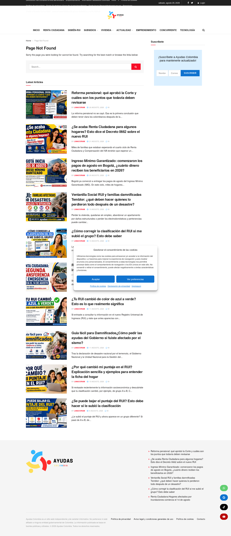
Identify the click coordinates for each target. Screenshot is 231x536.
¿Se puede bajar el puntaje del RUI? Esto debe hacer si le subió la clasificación (107, 403)
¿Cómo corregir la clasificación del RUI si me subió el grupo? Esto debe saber (107, 233)
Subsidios (90, 30)
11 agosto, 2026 (96, 308)
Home (28, 40)
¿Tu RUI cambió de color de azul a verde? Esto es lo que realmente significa (104, 301)
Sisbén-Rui (74, 30)
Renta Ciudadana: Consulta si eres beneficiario (66, 5)
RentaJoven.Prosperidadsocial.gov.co (105, 5)
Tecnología (127, 5)
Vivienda (106, 30)
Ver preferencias (135, 279)
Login (202, 2)
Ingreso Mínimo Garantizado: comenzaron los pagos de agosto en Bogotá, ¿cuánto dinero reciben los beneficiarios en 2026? (107, 165)
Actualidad (123, 30)
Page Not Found (41, 40)
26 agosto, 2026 (96, 107)
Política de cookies (98, 286)
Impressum (136, 286)
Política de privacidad (35, 5)
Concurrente (168, 30)
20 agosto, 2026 (96, 175)
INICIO (36, 30)
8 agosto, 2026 (96, 410)
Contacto (201, 518)
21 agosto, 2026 (96, 141)
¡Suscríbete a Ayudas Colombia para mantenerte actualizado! (178, 59)
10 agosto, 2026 (96, 381)
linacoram (79, 107)
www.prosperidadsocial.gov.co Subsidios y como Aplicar (76, 11)
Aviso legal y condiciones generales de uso (153, 518)
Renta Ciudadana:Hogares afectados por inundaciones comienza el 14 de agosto (171, 498)
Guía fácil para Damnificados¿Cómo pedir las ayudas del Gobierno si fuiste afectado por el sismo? (107, 337)
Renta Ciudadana (53, 30)
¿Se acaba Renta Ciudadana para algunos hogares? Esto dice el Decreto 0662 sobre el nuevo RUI (106, 131)
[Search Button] (136, 67)
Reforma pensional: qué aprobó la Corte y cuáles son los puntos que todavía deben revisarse (104, 97)
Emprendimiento (146, 30)
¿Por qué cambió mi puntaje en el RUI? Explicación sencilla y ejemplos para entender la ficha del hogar (107, 371)
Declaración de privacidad (119, 286)
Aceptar (96, 279)
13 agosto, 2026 (96, 209)
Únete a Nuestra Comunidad (38, 11)
